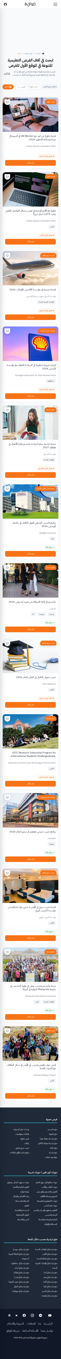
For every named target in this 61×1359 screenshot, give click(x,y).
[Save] (7, 102)
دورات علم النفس (50, 1205)
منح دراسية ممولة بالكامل (47, 1143)
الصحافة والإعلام (50, 1224)
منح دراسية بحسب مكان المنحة (42, 1239)
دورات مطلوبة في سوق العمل (46, 1182)
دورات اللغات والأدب (49, 1187)
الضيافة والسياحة (22, 1200)
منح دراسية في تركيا (50, 1286)
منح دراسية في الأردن (49, 1253)
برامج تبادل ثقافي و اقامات (46, 488)
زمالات (26, 1143)
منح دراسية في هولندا (49, 1295)
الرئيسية (48, 1323)
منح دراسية (50, 409)
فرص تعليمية (28, 53)
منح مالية (53, 1147)
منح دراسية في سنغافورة (20, 1263)
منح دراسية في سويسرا (21, 1249)
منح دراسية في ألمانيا (50, 1281)
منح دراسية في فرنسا (21, 1277)
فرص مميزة (51, 1119)
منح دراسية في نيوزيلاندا (20, 1291)
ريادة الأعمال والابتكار (21, 1196)
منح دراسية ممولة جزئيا (48, 1138)
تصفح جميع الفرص (50, 86)
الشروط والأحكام (15, 1323)
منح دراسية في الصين (49, 1291)
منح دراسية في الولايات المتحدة (46, 1249)
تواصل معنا (47, 1331)
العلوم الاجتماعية (22, 1214)
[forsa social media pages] (50, 1315)
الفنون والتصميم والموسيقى (47, 1191)
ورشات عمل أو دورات (47, 330)
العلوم (26, 1205)
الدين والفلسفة (23, 1219)
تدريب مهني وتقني (48, 255)
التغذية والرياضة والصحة (47, 1219)
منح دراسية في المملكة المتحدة (47, 1258)
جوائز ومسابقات (51, 1157)
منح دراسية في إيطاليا (21, 1272)
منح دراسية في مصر (50, 1277)
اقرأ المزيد (7, 73)
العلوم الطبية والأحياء (21, 1187)
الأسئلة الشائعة (30, 1331)
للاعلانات (31, 1323)
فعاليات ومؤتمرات (22, 1134)
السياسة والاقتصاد (22, 1210)
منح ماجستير (52, 1129)
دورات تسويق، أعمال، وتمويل (18, 1182)
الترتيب (22, 86)
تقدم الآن (30, 162)
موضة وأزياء (24, 1191)
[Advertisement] (30, 1350)
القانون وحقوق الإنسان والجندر (45, 1210)
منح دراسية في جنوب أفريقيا (19, 1281)
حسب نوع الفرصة (31, 86)
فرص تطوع (51, 101)
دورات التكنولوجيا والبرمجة (47, 1200)
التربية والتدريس (51, 1214)
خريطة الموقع (13, 1331)
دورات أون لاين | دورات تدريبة (42, 1172)
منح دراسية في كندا (50, 1272)
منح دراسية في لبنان (22, 1267)
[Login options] (5, 4)
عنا (39, 1323)
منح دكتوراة (53, 1134)
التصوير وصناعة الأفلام (48, 1196)
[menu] (55, 4)
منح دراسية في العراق (21, 1286)
